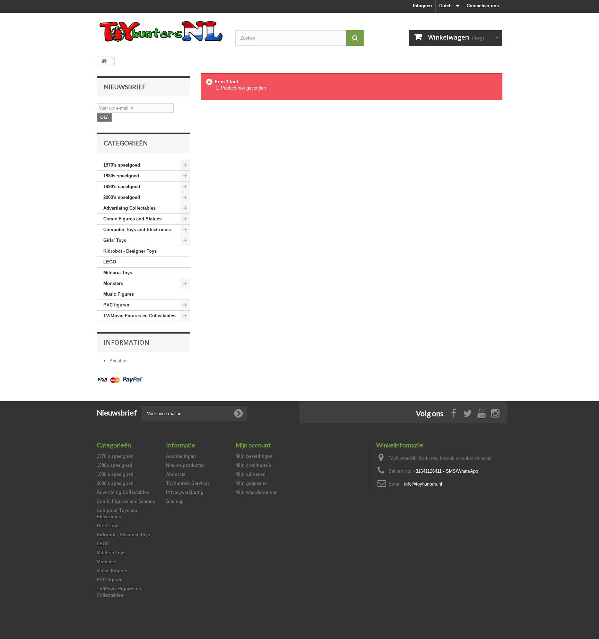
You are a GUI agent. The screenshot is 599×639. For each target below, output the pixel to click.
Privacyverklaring (184, 492)
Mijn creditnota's (253, 465)
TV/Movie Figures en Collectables (139, 315)
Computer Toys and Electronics (137, 229)
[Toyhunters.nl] (161, 30)
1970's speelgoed (121, 165)
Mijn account (253, 445)
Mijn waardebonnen (256, 492)
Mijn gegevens (251, 483)
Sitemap (175, 501)
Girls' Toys (114, 240)
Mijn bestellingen (253, 456)
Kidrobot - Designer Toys (130, 251)
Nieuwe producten (185, 465)
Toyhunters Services (188, 483)
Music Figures (118, 294)
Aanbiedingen (181, 456)
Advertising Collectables (129, 208)
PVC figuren (116, 305)
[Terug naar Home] (104, 61)
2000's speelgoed (121, 197)
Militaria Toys (117, 272)
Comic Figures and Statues (132, 218)
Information (126, 342)
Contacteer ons (483, 5)
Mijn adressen (250, 474)
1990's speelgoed (121, 186)
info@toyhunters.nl (423, 484)
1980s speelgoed (121, 175)
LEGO (109, 261)
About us (118, 360)
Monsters (113, 283)
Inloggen (422, 5)
